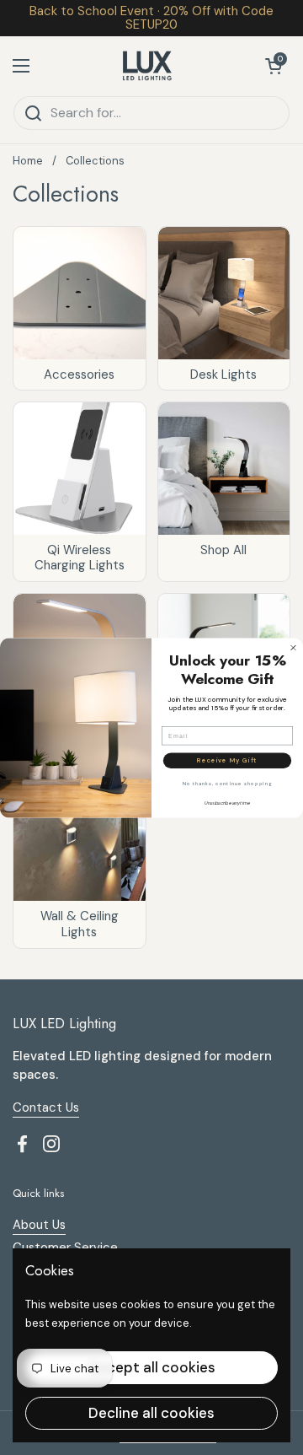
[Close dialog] (294, 648)
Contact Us (46, 1107)
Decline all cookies (151, 1413)
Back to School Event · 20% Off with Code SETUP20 (151, 18)
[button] (273, 66)
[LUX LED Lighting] (148, 66)
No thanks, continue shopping (227, 783)
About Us (39, 1224)
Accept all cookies (151, 1367)
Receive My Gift (227, 760)
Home (28, 161)
